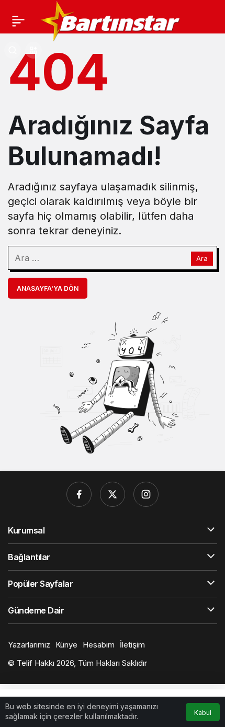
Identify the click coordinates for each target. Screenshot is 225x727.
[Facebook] (79, 494)
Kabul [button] (202, 713)
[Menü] (18, 20)
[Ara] (12, 50)
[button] (33, 50)
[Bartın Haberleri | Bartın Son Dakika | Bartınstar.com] (111, 20)
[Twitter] (112, 494)
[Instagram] (146, 494)
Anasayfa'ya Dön (47, 288)
